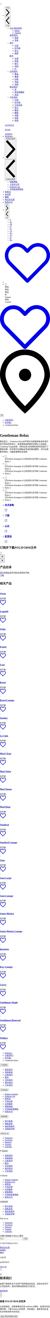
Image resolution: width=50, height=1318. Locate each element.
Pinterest (8, 1142)
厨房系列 (13, 35)
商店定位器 (5, 1247)
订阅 (25, 1239)
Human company (11, 1094)
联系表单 (4, 1291)
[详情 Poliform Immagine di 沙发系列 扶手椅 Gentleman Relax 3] (6, 490)
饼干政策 (9, 1121)
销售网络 (9, 1106)
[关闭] (1, 553)
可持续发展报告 (11, 1109)
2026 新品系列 (16, 28)
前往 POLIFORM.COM (9, 1316)
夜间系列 (13, 87)
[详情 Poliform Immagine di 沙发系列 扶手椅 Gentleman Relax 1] (6, 456)
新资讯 (8, 1099)
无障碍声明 (10, 1129)
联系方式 (9, 1112)
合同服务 (9, 1104)
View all (3, 1267)
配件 (12, 56)
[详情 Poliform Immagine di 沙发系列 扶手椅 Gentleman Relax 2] (6, 464)
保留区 (3, 1250)
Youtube (8, 1144)
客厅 (12, 43)
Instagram (8, 1138)
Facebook (8, 1140)
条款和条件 (10, 1126)
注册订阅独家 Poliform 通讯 (11, 1236)
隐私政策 (9, 1124)
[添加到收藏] (27, 282)
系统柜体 (9, 1072)
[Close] (2, 557)
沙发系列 (9, 1075)
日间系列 (13, 71)
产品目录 (9, 1101)
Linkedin (8, 1147)
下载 (2, 575)
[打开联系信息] (2, 415)
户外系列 (13, 97)
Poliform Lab (10, 1096)
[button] (3, 604)
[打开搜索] (6, 284)
